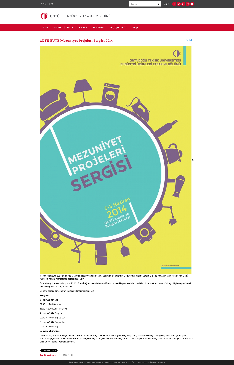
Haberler (57, 27)
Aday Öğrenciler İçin (118, 27)
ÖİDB (51, 4)
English (166, 4)
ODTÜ (43, 4)
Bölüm (45, 27)
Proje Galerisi (98, 27)
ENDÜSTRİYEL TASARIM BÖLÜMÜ (88, 16)
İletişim (136, 27)
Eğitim (70, 27)
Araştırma (83, 27)
